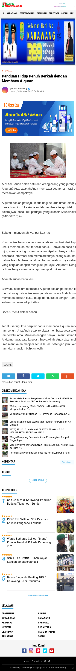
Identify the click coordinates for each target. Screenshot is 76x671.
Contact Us (37, 661)
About (26, 661)
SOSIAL (64, 13)
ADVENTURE (8, 613)
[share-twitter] (38, 376)
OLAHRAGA (7, 631)
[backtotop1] (73, 667)
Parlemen (42, 13)
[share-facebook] (23, 376)
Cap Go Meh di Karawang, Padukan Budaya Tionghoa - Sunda (29, 501)
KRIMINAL (7, 622)
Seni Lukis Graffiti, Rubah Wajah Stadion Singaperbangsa (27, 559)
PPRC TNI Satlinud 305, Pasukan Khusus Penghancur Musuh (27, 521)
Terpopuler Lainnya (38, 595)
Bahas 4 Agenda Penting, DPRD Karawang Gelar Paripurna (26, 579)
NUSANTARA (44, 627)
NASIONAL (43, 622)
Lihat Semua (38, 480)
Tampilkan (66, 462)
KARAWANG (12, 13)
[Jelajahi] (72, 5)
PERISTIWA (54, 13)
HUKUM (42, 613)
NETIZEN (6, 627)
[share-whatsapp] (52, 376)
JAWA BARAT (8, 618)
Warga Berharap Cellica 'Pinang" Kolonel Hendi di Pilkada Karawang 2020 (29, 542)
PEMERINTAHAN (27, 13)
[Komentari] (67, 376)
